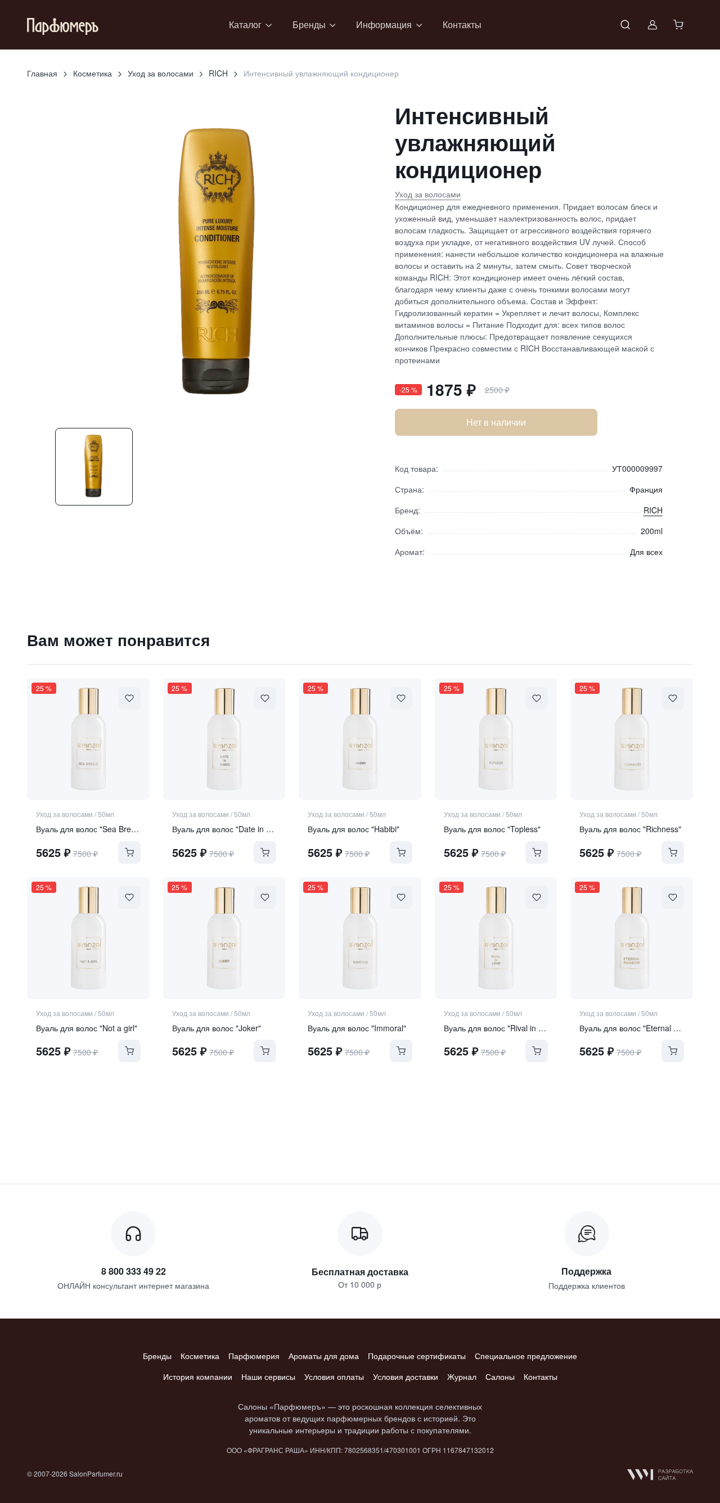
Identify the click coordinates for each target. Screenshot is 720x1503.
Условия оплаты (334, 1376)
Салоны (500, 1376)
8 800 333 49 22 (133, 1271)
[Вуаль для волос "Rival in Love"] (496, 938)
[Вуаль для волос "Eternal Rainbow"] (631, 938)
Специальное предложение (526, 1355)
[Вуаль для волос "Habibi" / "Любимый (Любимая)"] (360, 739)
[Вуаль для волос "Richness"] (631, 739)
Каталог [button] (245, 24)
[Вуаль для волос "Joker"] (224, 938)
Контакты (462, 24)
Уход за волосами (161, 73)
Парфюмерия (254, 1355)
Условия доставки (405, 1376)
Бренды (157, 1355)
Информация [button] (384, 24)
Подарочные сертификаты (417, 1355)
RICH (218, 73)
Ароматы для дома (324, 1355)
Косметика (92, 73)
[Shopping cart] (679, 24)
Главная (42, 73)
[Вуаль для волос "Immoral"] (360, 938)
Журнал (461, 1376)
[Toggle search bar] (625, 24)
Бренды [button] (309, 24)
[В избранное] (129, 698)
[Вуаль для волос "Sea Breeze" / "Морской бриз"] (88, 739)
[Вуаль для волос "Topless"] (496, 739)
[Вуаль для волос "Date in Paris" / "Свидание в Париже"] (224, 739)
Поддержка (586, 1271)
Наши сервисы (268, 1376)
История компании (197, 1376)
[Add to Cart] (129, 852)
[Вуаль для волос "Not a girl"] (88, 938)
